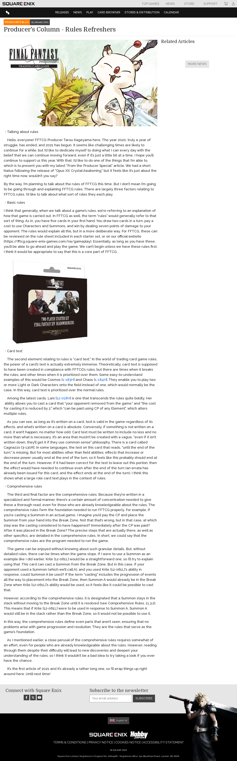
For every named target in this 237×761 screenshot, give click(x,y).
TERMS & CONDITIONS (69, 742)
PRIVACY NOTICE (101, 742)
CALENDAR (171, 12)
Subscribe (144, 698)
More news (197, 64)
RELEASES (62, 12)
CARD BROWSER (109, 12)
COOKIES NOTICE (128, 742)
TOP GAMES (150, 4)
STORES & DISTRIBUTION (142, 12)
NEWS (77, 12)
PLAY (89, 12)
